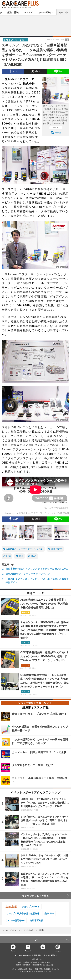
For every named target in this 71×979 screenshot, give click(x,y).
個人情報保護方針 (50, 955)
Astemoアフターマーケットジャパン (24, 549)
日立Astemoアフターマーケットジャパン (28, 573)
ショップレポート (31, 906)
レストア (28, 12)
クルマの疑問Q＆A (15, 920)
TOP (35, 939)
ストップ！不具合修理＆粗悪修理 (22, 913)
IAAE (33, 556)
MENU (66, 4)
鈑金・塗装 (13, 12)
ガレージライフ (46, 12)
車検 (21, 556)
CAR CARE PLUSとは (22, 955)
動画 (8, 556)
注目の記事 (56, 549)
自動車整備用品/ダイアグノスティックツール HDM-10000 (37, 568)
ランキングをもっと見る (35, 895)
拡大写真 (58, 132)
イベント (63, 12)
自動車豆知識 (36, 920)
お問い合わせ (37, 959)
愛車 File (49, 913)
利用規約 (37, 955)
